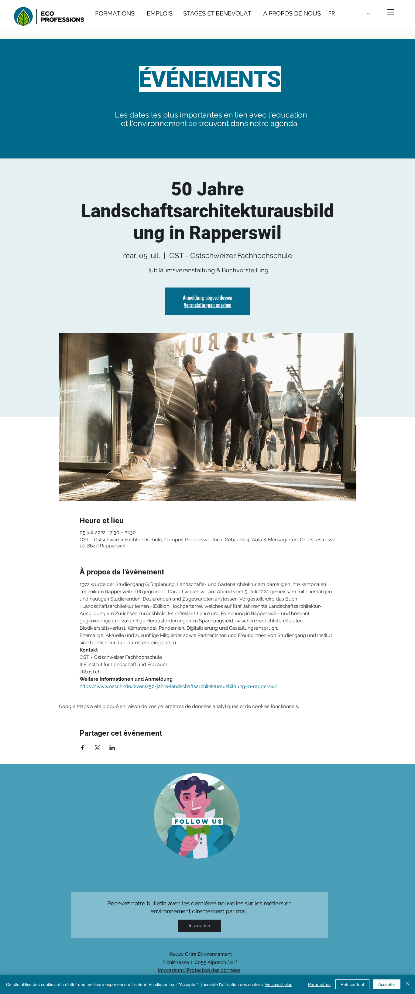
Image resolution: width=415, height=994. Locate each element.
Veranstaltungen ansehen (208, 304)
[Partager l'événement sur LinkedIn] (112, 747)
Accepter (386, 984)
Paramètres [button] (319, 984)
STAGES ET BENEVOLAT (217, 13)
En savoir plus (278, 984)
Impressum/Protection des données (199, 970)
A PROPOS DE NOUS (286, 13)
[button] (390, 12)
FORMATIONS (115, 13)
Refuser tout (352, 984)
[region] (197, 815)
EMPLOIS (160, 13)
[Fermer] (407, 984)
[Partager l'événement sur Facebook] (82, 747)
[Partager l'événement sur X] (97, 747)
